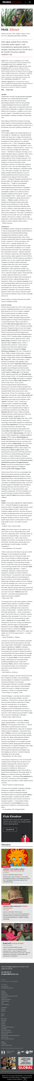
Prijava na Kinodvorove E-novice (9, 996)
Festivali (3, 1025)
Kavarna (3, 1011)
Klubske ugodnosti (6, 999)
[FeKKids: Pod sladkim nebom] (17, 858)
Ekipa (2, 1015)
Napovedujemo (5, 1001)
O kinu (2, 1014)
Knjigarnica (4, 1007)
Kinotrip (3, 1023)
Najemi (3, 1042)
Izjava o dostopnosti (6, 1045)
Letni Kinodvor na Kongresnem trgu (10, 1035)
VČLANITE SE (10, 829)
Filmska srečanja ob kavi (7, 1027)
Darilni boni (4, 997)
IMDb (2, 89)
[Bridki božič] (17, 932)
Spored (3, 991)
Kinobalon (6, 866)
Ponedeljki (4, 1028)
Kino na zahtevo (5, 1004)
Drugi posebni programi (7, 1038)
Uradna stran (9, 89)
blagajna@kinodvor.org (9, 974)
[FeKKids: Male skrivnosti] (17, 895)
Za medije (3, 1043)
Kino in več (4, 1018)
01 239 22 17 (6, 972)
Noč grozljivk (4, 1033)
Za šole (3, 1022)
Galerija (3, 1009)
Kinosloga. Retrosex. (6, 1032)
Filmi (2, 1002)
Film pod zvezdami (6, 1030)
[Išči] (25, 2)
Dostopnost (4, 994)
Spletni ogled (4, 1037)
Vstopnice (3, 992)
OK (25, 1079)
